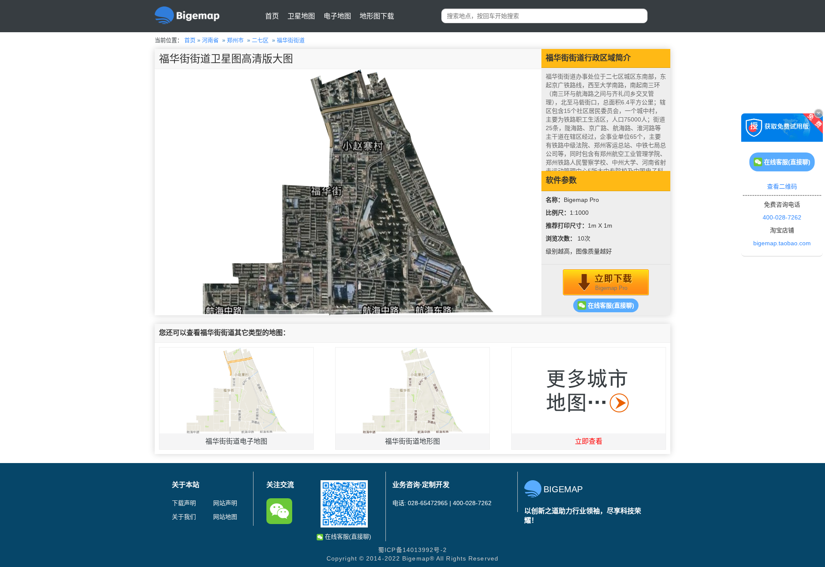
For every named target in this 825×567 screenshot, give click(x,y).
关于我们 (184, 516)
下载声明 (184, 503)
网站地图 (225, 516)
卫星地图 (301, 16)
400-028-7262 (782, 217)
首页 (272, 16)
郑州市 (235, 40)
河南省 (210, 40)
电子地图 (337, 16)
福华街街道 (291, 40)
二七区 (260, 40)
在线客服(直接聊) (610, 305)
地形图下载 (377, 16)
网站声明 (225, 503)
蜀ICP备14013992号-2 (412, 549)
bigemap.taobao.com (782, 243)
